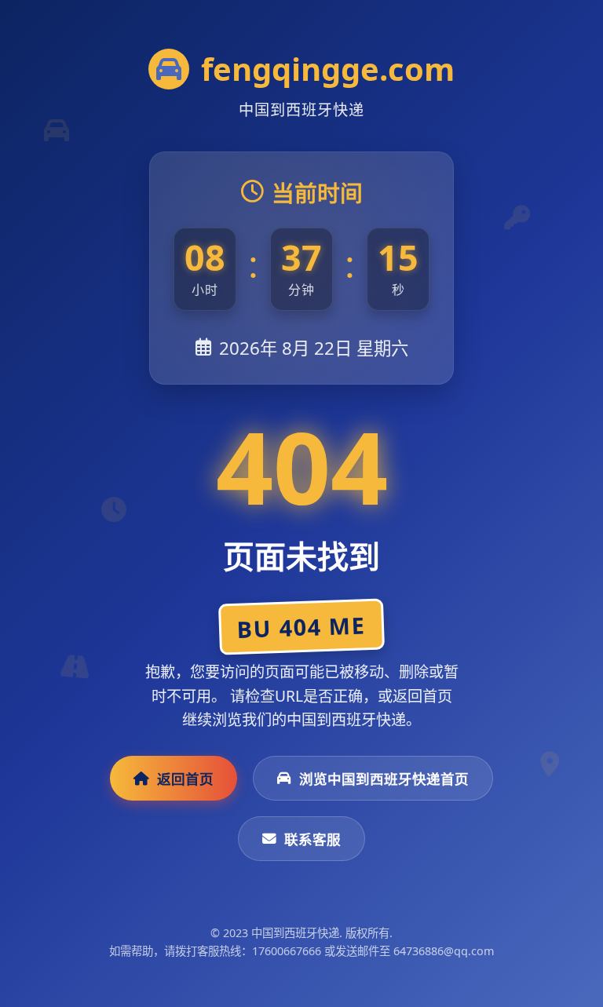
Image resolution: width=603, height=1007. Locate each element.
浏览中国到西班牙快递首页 (384, 778)
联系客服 (312, 839)
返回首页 (185, 778)
